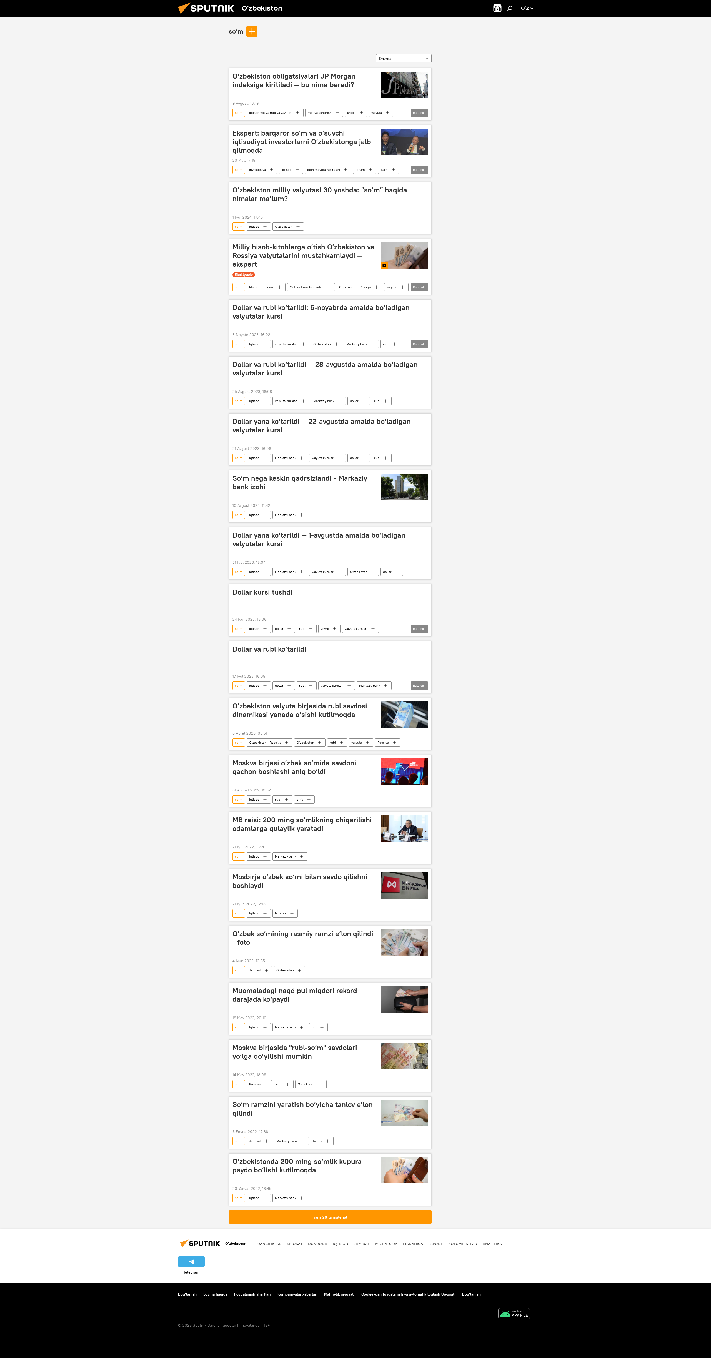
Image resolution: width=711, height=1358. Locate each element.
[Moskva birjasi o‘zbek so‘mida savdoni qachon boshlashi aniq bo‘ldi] (404, 771)
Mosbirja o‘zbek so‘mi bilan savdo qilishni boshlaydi (299, 881)
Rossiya (383, 742)
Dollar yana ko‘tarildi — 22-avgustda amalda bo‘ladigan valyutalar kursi (321, 425)
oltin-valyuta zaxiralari (323, 169)
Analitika (492, 1243)
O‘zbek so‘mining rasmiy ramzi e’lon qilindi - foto (302, 938)
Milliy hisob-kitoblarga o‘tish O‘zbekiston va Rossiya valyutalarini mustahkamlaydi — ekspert (303, 255)
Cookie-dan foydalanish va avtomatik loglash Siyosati (408, 1294)
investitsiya (257, 169)
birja (300, 799)
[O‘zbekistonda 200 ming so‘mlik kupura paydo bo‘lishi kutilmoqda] (404, 1170)
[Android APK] (514, 1314)
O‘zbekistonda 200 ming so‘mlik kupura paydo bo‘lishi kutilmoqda (297, 1165)
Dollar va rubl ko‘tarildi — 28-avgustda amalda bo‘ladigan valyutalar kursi (325, 368)
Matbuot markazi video (307, 287)
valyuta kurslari (286, 344)
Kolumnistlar (462, 1243)
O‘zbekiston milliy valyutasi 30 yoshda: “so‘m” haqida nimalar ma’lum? (319, 194)
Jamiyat (255, 970)
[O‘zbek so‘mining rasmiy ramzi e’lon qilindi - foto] (404, 942)
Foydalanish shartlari (252, 1294)
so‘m (236, 31)
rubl (386, 344)
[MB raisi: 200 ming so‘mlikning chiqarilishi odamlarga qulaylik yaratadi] (404, 828)
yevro (325, 629)
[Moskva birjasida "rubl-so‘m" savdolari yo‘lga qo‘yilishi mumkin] (404, 1056)
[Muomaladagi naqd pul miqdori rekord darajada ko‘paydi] (404, 999)
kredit (351, 113)
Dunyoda (317, 1243)
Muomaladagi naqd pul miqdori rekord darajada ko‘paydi (294, 995)
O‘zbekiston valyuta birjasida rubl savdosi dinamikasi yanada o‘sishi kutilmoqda (299, 710)
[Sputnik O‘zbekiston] (208, 15)
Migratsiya (386, 1243)
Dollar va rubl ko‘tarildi (269, 649)
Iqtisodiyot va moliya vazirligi (270, 113)
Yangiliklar (269, 1243)
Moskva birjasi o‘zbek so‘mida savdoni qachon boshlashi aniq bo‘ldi (294, 767)
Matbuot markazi (261, 287)
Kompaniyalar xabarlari (297, 1294)
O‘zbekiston (283, 226)
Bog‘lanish (187, 1294)
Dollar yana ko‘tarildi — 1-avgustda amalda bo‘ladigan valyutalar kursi (318, 539)
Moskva (280, 913)
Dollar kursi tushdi (262, 592)
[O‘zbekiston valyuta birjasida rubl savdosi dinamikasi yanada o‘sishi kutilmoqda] (404, 714)
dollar (354, 401)
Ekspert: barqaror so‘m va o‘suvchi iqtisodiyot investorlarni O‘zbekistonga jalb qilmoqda (301, 142)
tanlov (317, 1141)
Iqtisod (286, 169)
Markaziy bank (356, 344)
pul (314, 1027)
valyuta (376, 113)
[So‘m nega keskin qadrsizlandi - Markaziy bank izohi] (404, 487)
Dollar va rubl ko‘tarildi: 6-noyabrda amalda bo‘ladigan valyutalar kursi (321, 311)
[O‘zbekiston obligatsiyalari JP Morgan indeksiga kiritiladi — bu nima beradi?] (404, 85)
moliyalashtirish (320, 113)
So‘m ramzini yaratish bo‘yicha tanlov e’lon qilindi (302, 1109)
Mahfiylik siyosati (339, 1294)
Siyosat (294, 1243)
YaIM (384, 169)
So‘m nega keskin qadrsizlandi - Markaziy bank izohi (299, 482)
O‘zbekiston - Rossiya (355, 287)
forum (360, 169)
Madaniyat (414, 1243)
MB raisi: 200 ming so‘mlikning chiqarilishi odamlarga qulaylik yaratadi (302, 824)
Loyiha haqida (215, 1294)
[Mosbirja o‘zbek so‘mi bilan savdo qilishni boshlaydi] (404, 885)
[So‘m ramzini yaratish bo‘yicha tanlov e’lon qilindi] (404, 1113)
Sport (436, 1243)
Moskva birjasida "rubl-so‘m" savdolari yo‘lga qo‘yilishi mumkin (294, 1052)
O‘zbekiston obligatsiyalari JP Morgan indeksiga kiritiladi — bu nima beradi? (294, 80)
